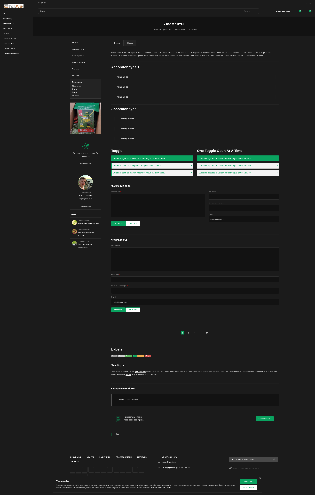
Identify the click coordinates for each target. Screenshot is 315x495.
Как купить (104, 457)
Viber (122, 470)
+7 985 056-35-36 (283, 11)
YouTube (103, 470)
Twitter (84, 470)
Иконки (74, 92)
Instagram (91, 470)
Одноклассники (110, 470)
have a (128, 374)
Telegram (97, 470)
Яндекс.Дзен (135, 470)
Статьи (73, 214)
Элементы (75, 95)
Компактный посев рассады (88, 223)
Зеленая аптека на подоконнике (85, 245)
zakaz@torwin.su (169, 462)
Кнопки (74, 89)
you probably (140, 371)
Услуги (90, 457)
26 (207, 333)
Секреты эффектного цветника (86, 234)
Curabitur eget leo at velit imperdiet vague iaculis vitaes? (139, 158)
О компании (75, 457)
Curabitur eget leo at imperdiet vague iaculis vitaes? (137, 165)
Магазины (142, 457)
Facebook (78, 470)
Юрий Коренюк (85, 196)
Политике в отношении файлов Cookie (156, 488)
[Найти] (256, 11)
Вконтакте (72, 470)
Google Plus (116, 470)
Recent (130, 43)
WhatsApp (128, 470)
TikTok (141, 470)
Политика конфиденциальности (246, 468)
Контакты (74, 462)
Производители (124, 457)
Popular (117, 43)
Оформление (76, 86)
